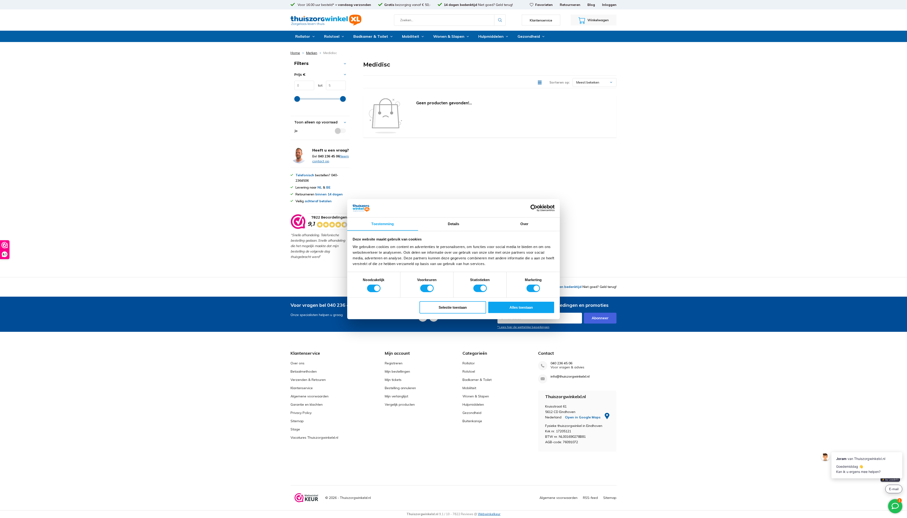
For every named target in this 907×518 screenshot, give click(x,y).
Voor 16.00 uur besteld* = (334, 5)
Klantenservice (302, 388)
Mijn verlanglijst (396, 396)
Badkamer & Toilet (370, 36)
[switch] (427, 288)
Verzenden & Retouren (308, 380)
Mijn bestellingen (397, 371)
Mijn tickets (393, 380)
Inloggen (609, 5)
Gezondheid (529, 36)
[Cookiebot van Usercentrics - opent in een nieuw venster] (534, 207)
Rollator (302, 36)
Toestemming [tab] (382, 224)
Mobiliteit (410, 36)
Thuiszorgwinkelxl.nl (355, 498)
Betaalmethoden (304, 371)
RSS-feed (590, 498)
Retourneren (570, 5)
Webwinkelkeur (489, 514)
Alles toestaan (521, 307)
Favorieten (544, 5)
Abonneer (600, 318)
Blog (591, 5)
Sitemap (297, 421)
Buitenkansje (472, 421)
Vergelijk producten (400, 404)
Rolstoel (331, 36)
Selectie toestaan (453, 307)
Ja (295, 131)
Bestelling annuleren (400, 388)
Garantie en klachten (307, 404)
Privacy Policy (301, 413)
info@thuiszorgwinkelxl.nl (570, 377)
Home (295, 53)
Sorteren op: (559, 82)
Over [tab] (524, 224)
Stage (295, 429)
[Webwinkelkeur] (306, 497)
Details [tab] (453, 224)
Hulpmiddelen (491, 36)
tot (318, 85)
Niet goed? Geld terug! (478, 5)
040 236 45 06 (561, 363)
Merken (311, 53)
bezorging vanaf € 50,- (407, 5)
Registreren (393, 363)
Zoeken (500, 20)
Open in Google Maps (583, 417)
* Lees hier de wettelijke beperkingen (523, 327)
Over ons (297, 363)
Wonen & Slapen (448, 36)
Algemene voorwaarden (310, 396)
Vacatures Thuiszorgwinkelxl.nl (314, 437)
